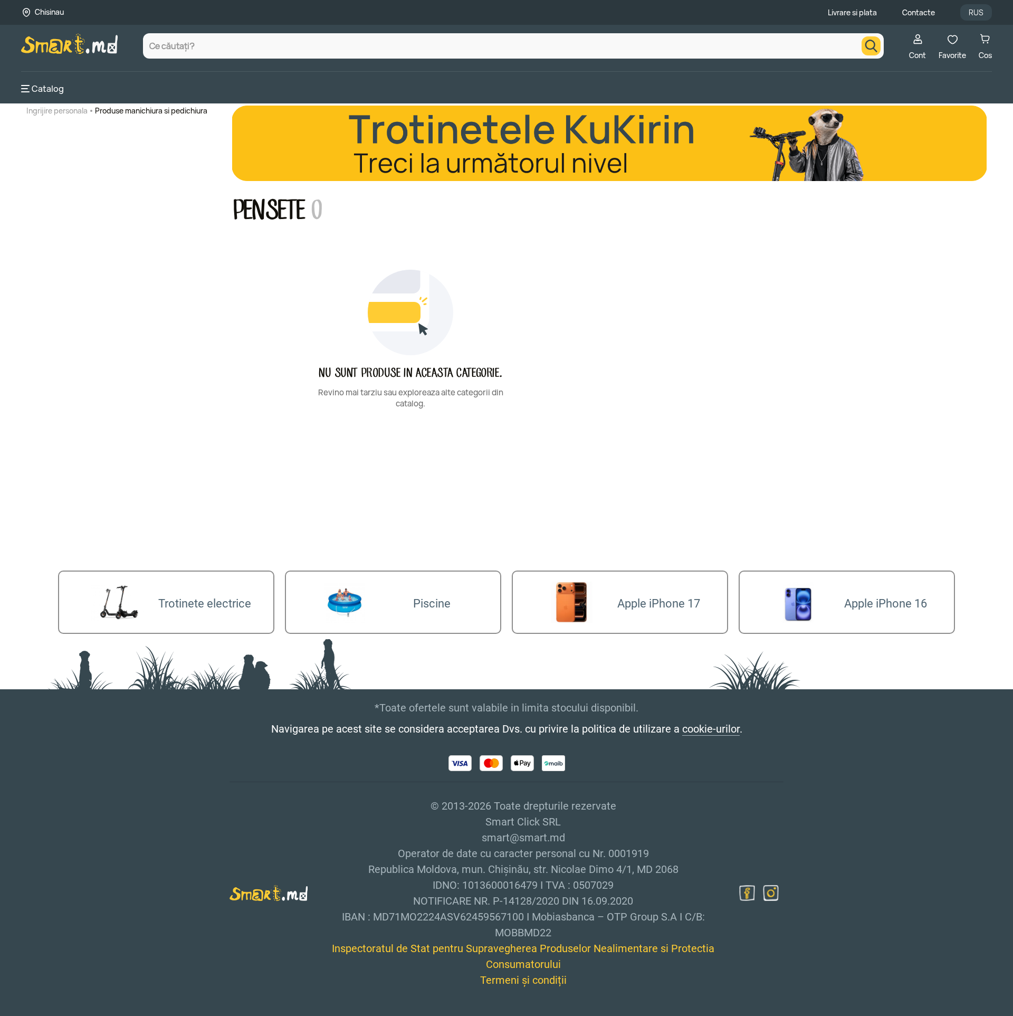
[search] (871, 45)
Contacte (918, 12)
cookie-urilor (711, 729)
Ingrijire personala (57, 111)
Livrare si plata (852, 12)
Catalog (48, 88)
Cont (917, 55)
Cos (985, 55)
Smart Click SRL (82, 1009)
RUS (976, 12)
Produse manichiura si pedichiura (151, 111)
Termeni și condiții (523, 980)
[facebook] (747, 893)
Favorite (952, 55)
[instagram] (771, 893)
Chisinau (49, 12)
